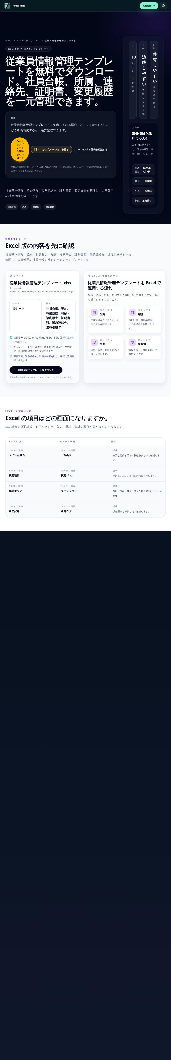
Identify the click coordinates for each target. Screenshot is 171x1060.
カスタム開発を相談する (94, 149)
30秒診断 (147, 5)
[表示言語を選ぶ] (163, 5)
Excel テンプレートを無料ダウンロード (20, 149)
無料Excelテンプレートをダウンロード (38, 370)
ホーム (9, 40)
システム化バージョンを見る (53, 149)
